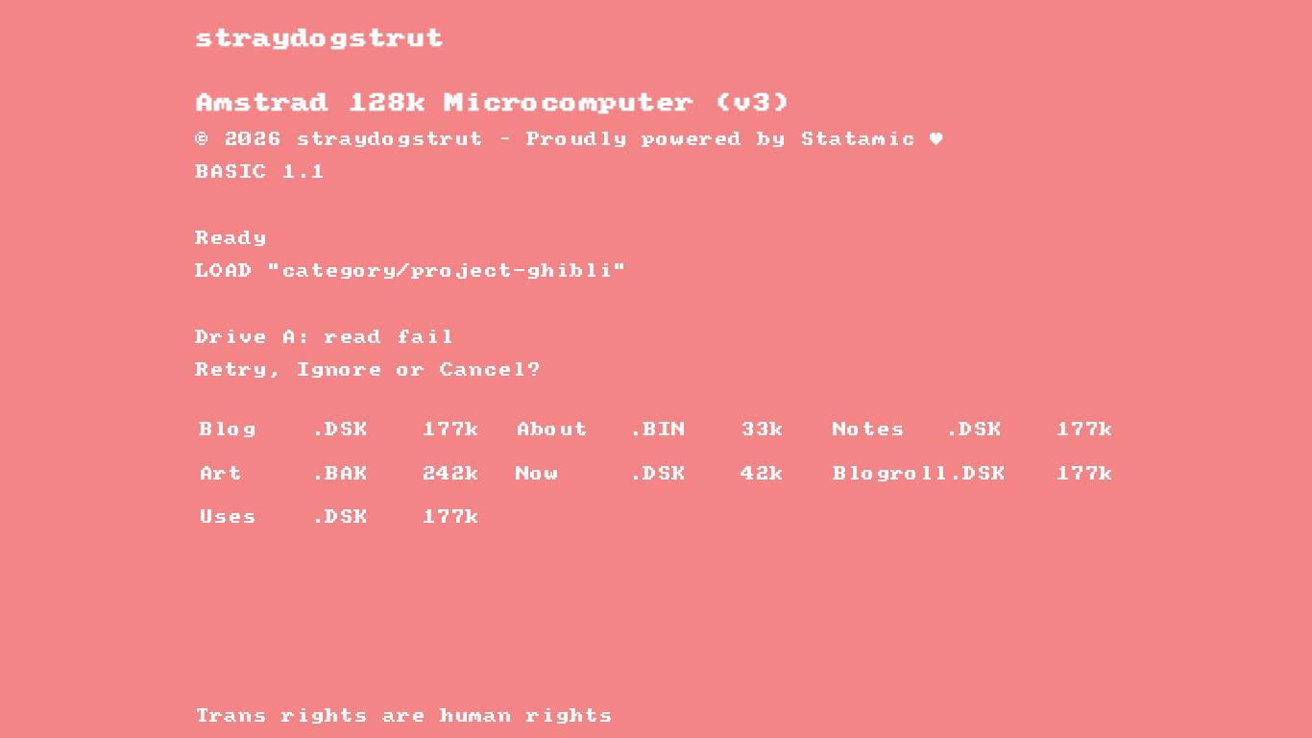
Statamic (857, 140)
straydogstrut (320, 39)
